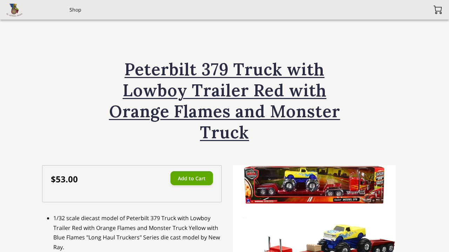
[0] (438, 10)
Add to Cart (192, 178)
